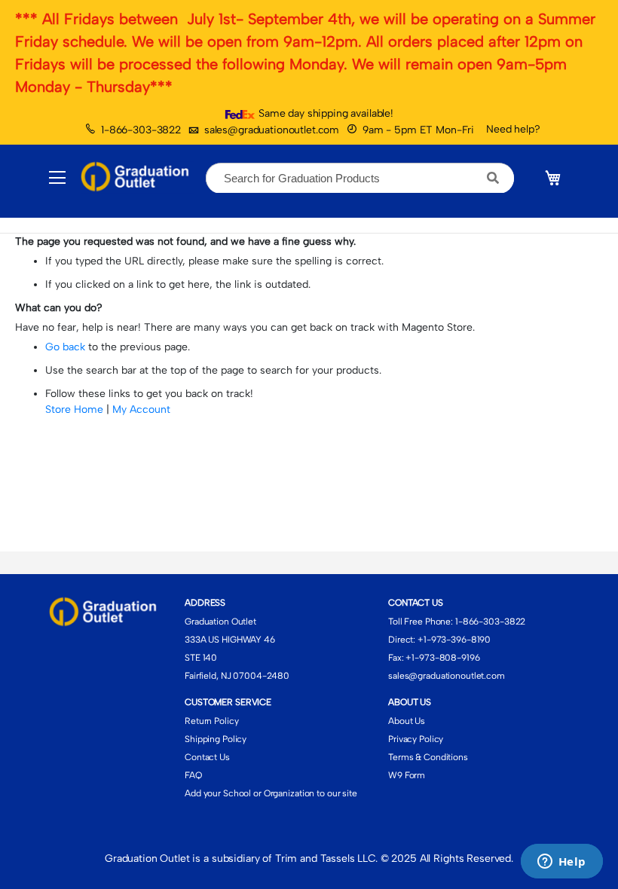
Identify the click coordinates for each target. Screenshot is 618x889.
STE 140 (201, 657)
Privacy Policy (415, 739)
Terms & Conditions (428, 757)
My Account (141, 409)
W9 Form (406, 775)
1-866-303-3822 (141, 130)
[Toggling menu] (57, 177)
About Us (406, 721)
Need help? (513, 129)
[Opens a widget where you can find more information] (561, 862)
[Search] (493, 178)
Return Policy (211, 721)
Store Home (74, 409)
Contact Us (207, 757)
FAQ (193, 775)
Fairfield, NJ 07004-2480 (237, 676)
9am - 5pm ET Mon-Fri (418, 130)
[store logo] (137, 177)
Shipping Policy (215, 739)
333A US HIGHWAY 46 (230, 639)
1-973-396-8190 (457, 639)
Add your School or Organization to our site (271, 793)
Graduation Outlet (220, 621)
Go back (65, 347)
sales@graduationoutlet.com (271, 130)
